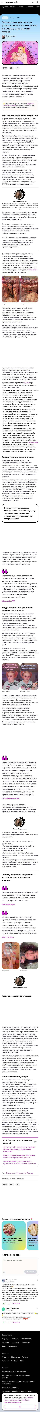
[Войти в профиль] (37, 2)
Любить (20, 7)
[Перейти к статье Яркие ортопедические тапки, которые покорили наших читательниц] (14, 1235)
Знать (12, 7)
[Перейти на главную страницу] (11, 2)
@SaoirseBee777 (8, 601)
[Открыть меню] (37, 1280)
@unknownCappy (8, 904)
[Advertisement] (16, 352)
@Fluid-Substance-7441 (11, 798)
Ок (20, 1407)
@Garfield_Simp (8, 937)
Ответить (16, 1303)
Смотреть (30, 7)
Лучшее (5, 7)
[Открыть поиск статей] (33, 2)
